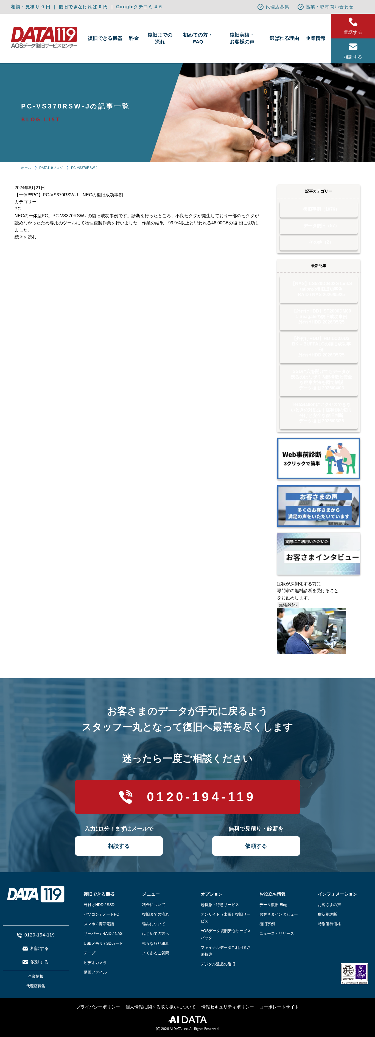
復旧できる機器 (105, 38)
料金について (153, 904)
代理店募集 (277, 6)
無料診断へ (288, 605)
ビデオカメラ (95, 962)
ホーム (26, 168)
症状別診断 (327, 914)
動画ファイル (95, 972)
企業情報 (316, 38)
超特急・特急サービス (220, 904)
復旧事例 (267, 924)
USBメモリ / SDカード (103, 943)
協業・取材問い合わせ (330, 6)
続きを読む (26, 237)
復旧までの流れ (160, 38)
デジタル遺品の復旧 (218, 964)
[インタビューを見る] (318, 554)
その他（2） (321, 242)
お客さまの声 (329, 904)
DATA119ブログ (51, 168)
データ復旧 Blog (273, 904)
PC (18, 209)
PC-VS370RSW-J (84, 168)
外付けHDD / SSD (99, 904)
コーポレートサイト (279, 1007)
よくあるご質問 (155, 953)
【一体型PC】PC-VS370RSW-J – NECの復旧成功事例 (69, 195)
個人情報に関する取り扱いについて (160, 1007)
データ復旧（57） (321, 225)
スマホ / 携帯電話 (99, 924)
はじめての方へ (155, 933)
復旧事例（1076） (321, 209)
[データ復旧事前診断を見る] (318, 458)
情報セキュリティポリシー (227, 1007)
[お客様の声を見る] (318, 506)
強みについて (153, 924)
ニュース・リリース (276, 933)
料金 (134, 38)
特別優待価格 (329, 924)
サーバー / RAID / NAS (103, 933)
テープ (89, 953)
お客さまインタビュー (278, 914)
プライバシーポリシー (98, 1007)
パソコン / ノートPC (101, 914)
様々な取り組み (155, 943)
